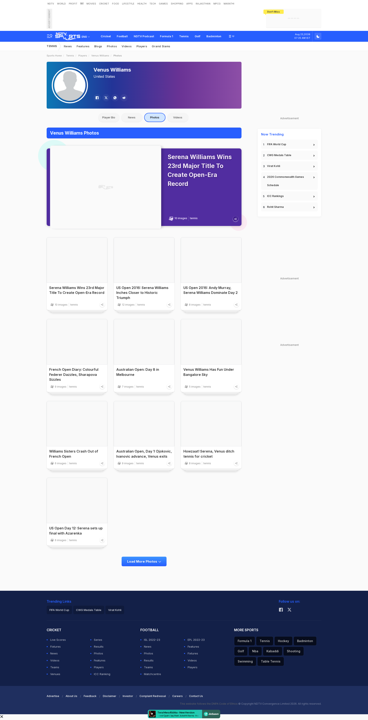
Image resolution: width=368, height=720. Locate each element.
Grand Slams (161, 46)
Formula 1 (166, 36)
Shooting (293, 651)
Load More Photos (142, 561)
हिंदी (81, 3)
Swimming (245, 661)
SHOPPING (177, 3)
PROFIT (73, 3)
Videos (127, 46)
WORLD (61, 3)
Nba (255, 651)
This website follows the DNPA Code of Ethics (209, 703)
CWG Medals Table (279, 155)
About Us (71, 696)
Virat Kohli (273, 166)
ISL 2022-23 (152, 639)
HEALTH (142, 3)
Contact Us (196, 696)
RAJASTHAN (203, 3)
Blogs (98, 46)
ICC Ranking (102, 674)
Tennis (184, 36)
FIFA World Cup (276, 144)
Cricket (106, 36)
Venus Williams (100, 55)
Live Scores (58, 639)
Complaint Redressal (152, 696)
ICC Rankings (275, 196)
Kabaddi (272, 651)
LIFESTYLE (128, 3)
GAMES (163, 3)
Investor (128, 696)
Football (122, 36)
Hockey (283, 641)
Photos (112, 46)
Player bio (108, 117)
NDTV (50, 3)
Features (83, 46)
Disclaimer (109, 696)
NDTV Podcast (144, 36)
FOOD (115, 3)
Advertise (53, 696)
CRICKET (104, 3)
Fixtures (55, 646)
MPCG (217, 3)
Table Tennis (270, 661)
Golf (197, 36)
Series (98, 639)
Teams (54, 667)
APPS (189, 3)
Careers (177, 696)
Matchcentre (152, 674)
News (68, 46)
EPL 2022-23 (196, 639)
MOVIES (91, 3)
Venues (55, 674)
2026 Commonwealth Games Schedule (285, 181)
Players (142, 46)
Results (99, 646)
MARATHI (229, 3)
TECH (153, 3)
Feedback (90, 696)
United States (104, 76)
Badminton (213, 36)
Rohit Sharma (275, 206)
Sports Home (54, 55)
